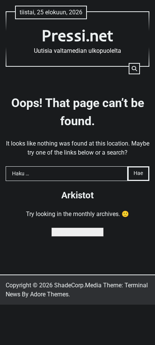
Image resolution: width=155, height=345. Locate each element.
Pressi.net (78, 35)
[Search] (134, 68)
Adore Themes (49, 294)
